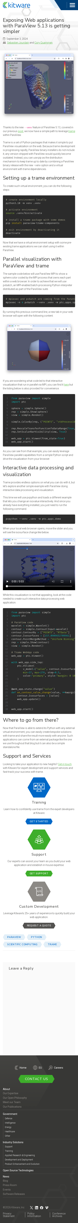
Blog (5, 1180)
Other (7, 1135)
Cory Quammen (43, 42)
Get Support (39, 873)
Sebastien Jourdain (18, 42)
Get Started (39, 821)
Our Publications (12, 1106)
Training (9, 1151)
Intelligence (10, 1122)
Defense (8, 1118)
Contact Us (36, 1079)
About (6, 1089)
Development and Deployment (19, 1159)
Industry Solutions (13, 1142)
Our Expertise (10, 1093)
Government (10, 1114)
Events (7, 1189)
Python (36, 937)
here (66, 384)
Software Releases (14, 1194)
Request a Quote (39, 925)
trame (71, 131)
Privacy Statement (9, 1214)
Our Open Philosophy (15, 1097)
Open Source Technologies (18, 1170)
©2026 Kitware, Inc (13, 1207)
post (20, 131)
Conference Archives (58, 1214)
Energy (8, 1127)
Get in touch (65, 764)
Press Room (10, 1185)
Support (9, 1146)
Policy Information (34, 1214)
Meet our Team (11, 1102)
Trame (52, 944)
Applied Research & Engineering (20, 1155)
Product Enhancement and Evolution (22, 1164)
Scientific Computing (22, 944)
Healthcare (10, 1131)
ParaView (14, 937)
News (6, 1176)
